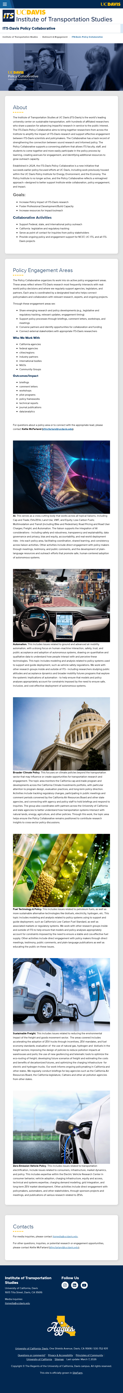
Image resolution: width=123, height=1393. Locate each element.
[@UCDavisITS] (84, 1285)
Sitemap (59, 1359)
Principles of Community (89, 1355)
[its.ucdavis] (65, 1285)
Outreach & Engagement (55, 36)
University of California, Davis (31, 1348)
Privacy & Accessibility (60, 1355)
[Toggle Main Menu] (5, 4)
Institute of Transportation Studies (20, 36)
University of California (39, 1359)
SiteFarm (77, 1373)
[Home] (57, 16)
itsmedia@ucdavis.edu (17, 1303)
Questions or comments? (31, 1355)
